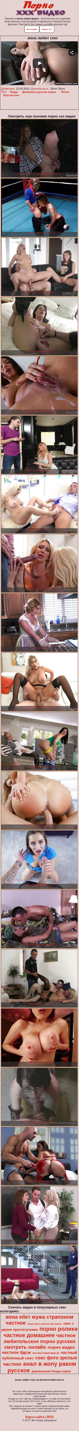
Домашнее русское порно (39, 91)
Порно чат (47, 29)
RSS (50, 1417)
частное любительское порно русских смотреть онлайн (39, 1341)
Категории (32, 29)
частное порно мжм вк (45, 1353)
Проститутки (11, 95)
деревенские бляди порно (51, 1371)
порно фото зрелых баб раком (44, 1324)
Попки (65, 91)
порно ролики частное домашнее (40, 1332)
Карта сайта (35, 1417)
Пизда (14, 91)
